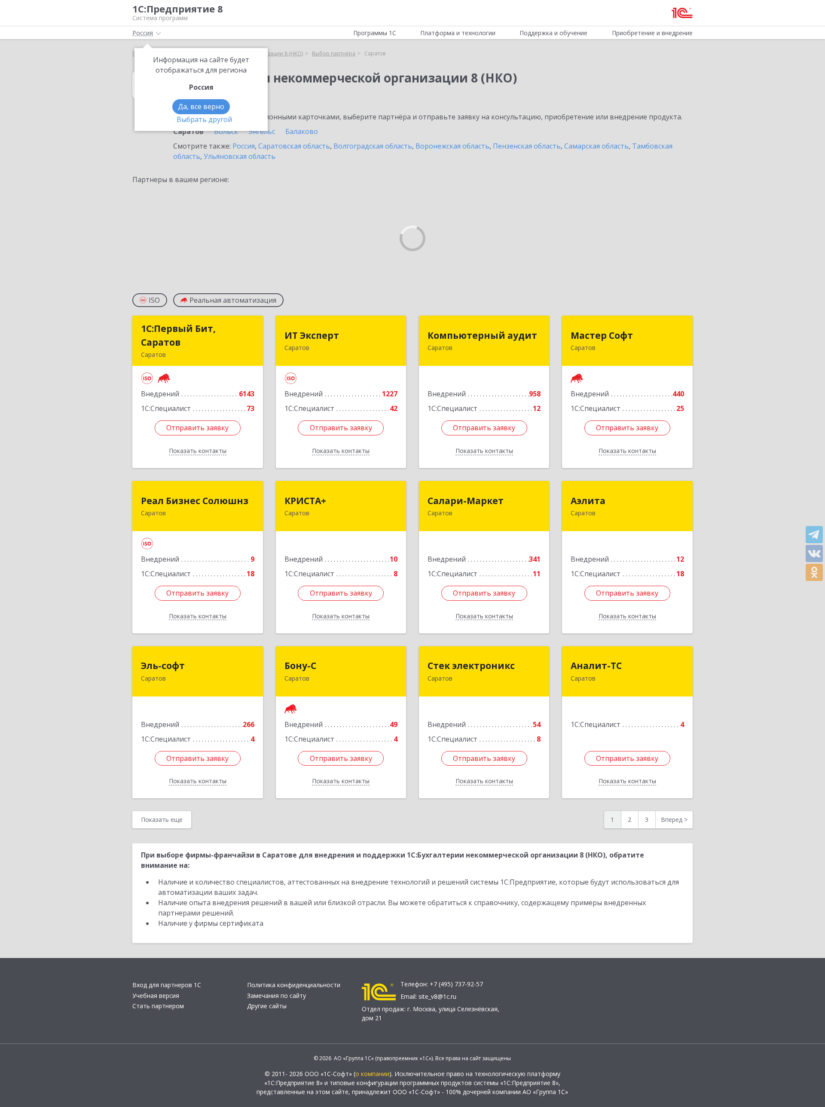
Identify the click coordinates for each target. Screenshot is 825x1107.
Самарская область (596, 146)
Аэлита (588, 501)
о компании (372, 1074)
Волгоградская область (372, 146)
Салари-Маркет (466, 501)
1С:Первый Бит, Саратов (178, 335)
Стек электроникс (471, 666)
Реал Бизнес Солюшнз (194, 501)
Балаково (301, 131)
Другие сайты (267, 1006)
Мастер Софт (602, 335)
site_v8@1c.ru (437, 996)
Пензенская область (527, 146)
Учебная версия (155, 995)
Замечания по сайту (276, 995)
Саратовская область (294, 146)
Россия (243, 146)
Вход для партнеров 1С (166, 985)
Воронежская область (452, 146)
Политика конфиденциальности (293, 985)
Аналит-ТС (596, 666)
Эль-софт (163, 666)
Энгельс (261, 131)
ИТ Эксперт (311, 335)
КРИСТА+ (305, 501)
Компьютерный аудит (482, 335)
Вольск (226, 131)
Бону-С (300, 666)
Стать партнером (158, 1006)
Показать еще (162, 819)
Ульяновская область (239, 156)
